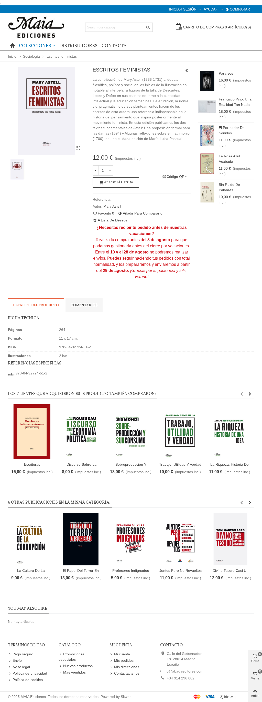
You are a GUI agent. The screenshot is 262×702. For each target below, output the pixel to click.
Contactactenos (126, 673)
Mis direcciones (126, 667)
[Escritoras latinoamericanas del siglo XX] (32, 431)
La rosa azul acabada (229, 159)
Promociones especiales (71, 657)
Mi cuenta (122, 654)
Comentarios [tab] (84, 305)
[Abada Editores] (36, 27)
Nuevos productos (78, 666)
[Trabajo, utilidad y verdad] (180, 431)
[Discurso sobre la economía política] (81, 431)
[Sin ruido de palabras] (207, 192)
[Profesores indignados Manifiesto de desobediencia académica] (131, 539)
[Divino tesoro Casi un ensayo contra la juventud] (230, 539)
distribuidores (78, 46)
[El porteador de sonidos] (207, 135)
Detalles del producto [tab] (36, 305)
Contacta (114, 46)
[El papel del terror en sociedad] (187, 70)
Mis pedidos (124, 660)
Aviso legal (21, 667)
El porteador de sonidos (232, 130)
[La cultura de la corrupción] (31, 539)
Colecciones (35, 46)
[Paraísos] (207, 81)
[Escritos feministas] (78, 148)
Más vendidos (74, 672)
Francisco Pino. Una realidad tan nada (235, 102)
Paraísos (226, 73)
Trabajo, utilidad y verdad (180, 464)
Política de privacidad (30, 673)
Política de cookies (28, 680)
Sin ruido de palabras (229, 187)
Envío (17, 660)
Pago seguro (23, 654)
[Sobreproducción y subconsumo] (131, 431)
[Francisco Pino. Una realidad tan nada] (207, 107)
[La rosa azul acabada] (207, 164)
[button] (241, 394)
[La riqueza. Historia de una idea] (229, 431)
